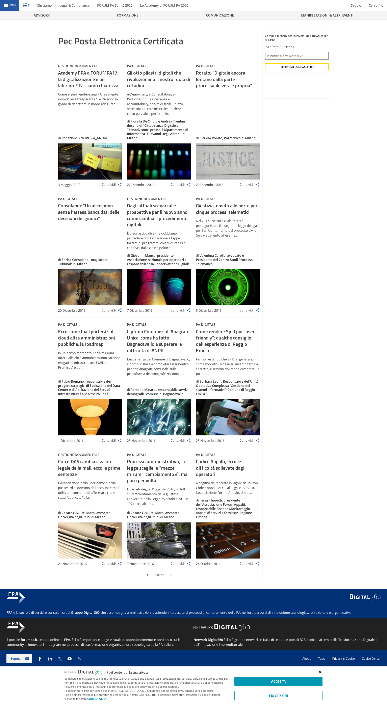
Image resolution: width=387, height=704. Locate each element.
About (307, 658)
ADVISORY (42, 15)
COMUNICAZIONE (220, 15)
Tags (322, 658)
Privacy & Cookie (344, 658)
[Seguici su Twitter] (59, 658)
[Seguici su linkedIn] (50, 658)
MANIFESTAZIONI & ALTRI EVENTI (327, 15)
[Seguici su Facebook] (39, 658)
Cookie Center (371, 658)
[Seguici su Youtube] (69, 658)
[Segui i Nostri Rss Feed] (79, 658)
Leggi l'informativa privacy (279, 46)
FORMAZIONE (127, 15)
